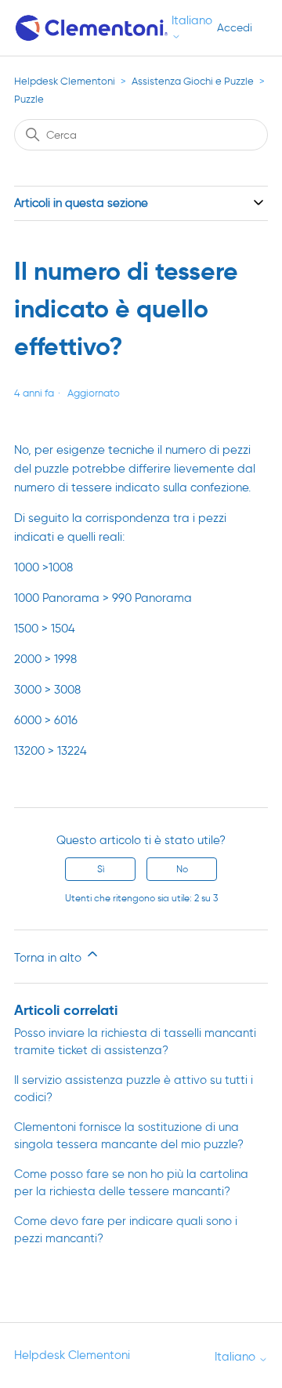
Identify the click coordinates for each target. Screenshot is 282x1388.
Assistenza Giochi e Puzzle (193, 81)
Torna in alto (49, 958)
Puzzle (29, 99)
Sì (100, 869)
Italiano (192, 20)
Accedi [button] (234, 27)
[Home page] (93, 27)
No (182, 869)
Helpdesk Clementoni (64, 81)
